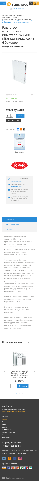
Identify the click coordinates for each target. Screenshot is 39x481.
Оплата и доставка (8, 432)
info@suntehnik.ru (18, 8)
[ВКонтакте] (18, 129)
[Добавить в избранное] (32, 95)
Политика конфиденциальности (13, 411)
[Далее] (35, 371)
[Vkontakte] (4, 458)
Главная (5, 416)
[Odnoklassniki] (9, 458)
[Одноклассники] (21, 129)
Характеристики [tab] (13, 224)
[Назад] (4, 371)
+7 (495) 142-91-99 (17, 12)
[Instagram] (20, 458)
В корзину (23, 386)
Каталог (4, 419)
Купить (20, 116)
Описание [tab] (10, 219)
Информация (6, 430)
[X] (24, 129)
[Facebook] (14, 458)
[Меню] (3, 3)
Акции (4, 424)
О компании (6, 422)
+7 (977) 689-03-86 (11, 446)
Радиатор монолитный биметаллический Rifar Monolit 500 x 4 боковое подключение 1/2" (19, 374)
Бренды (4, 427)
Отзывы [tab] (9, 229)
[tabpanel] (19, 369)
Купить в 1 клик (14, 120)
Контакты (5, 435)
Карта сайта (6, 437)
